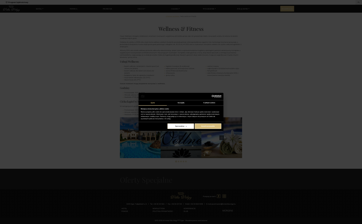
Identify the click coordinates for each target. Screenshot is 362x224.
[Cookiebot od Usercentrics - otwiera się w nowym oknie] (213, 96)
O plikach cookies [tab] (209, 103)
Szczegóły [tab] (181, 103)
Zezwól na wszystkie (208, 126)
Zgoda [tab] (153, 103)
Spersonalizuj (179, 126)
